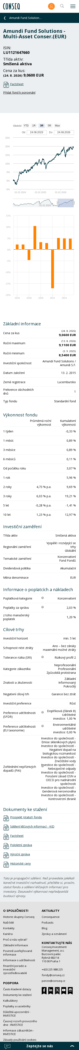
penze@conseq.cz (53, 981)
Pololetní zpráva (21, 845)
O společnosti (15, 910)
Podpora (10, 983)
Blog (44, 928)
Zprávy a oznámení (54, 934)
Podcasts (48, 922)
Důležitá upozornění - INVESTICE (16, 1013)
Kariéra (8, 934)
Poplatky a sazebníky (17, 1006)
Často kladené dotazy (17, 989)
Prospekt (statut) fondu (26, 817)
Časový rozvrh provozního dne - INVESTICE (20, 1023)
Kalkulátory (10, 1000)
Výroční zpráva (20, 854)
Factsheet (17, 84)
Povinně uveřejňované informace (17, 952)
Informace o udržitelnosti (19, 960)
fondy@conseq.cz (53, 975)
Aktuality (50, 910)
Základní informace (15, 945)
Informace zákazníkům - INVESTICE (18, 1032)
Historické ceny (20, 863)
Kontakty (9, 928)
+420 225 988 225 (52, 969)
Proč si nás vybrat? (15, 939)
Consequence (51, 917)
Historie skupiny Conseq (18, 917)
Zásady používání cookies (19, 1040)
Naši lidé (8, 922)
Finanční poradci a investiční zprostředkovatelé (15, 969)
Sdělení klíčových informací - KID (32, 826)
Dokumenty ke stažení (17, 995)
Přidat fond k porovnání (19, 92)
